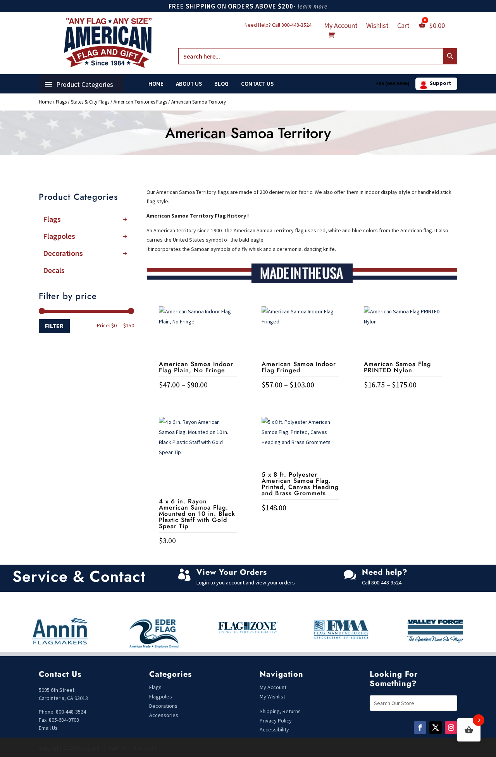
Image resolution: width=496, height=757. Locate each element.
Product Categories (84, 84)
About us (189, 83)
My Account (341, 26)
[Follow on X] (435, 727)
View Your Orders (231, 572)
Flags (61, 102)
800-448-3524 (296, 24)
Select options (198, 401)
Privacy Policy (276, 720)
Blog (221, 83)
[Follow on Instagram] (451, 727)
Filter (54, 326)
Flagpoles (85, 236)
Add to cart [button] (198, 556)
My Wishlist (272, 696)
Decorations (85, 253)
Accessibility (274, 729)
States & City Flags (90, 102)
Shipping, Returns (280, 711)
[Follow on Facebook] (420, 727)
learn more (312, 6)
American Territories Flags (140, 102)
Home (156, 83)
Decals (54, 270)
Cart (403, 26)
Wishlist (377, 26)
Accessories (163, 715)
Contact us (257, 83)
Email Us (48, 727)
